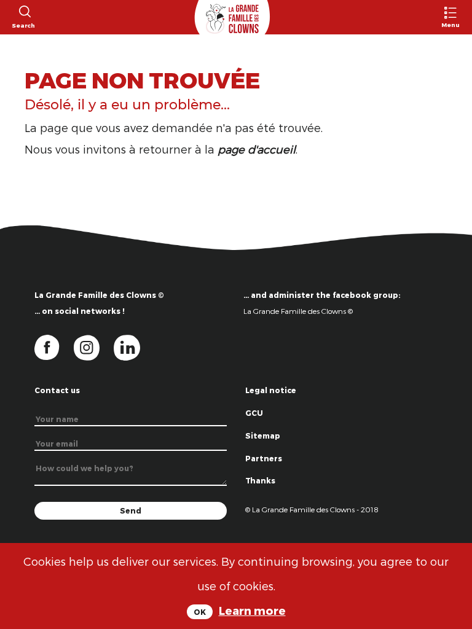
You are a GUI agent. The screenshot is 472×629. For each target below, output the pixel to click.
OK (200, 612)
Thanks (260, 480)
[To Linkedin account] (133, 346)
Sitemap (262, 435)
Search (23, 25)
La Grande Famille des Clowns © (298, 311)
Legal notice (270, 390)
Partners (263, 458)
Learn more (252, 610)
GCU (254, 412)
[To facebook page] (54, 346)
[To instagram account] (94, 346)
